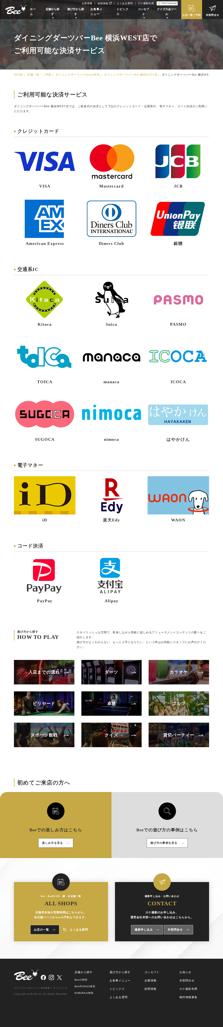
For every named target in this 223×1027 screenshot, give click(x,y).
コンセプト (151, 972)
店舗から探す (84, 972)
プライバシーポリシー (25, 988)
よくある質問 (125, 3)
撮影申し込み (144, 929)
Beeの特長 (81, 979)
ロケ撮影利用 (146, 3)
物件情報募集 (188, 997)
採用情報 (105, 3)
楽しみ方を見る (52, 842)
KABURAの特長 (84, 993)
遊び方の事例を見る (164, 842)
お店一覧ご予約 (191, 15)
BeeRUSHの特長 (85, 986)
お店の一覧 (41, 929)
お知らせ (185, 972)
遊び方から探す (120, 972)
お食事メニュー (120, 980)
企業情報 (87, 3)
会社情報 (45, 988)
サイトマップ (60, 988)
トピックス (117, 988)
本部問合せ (212, 15)
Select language (169, 3)
